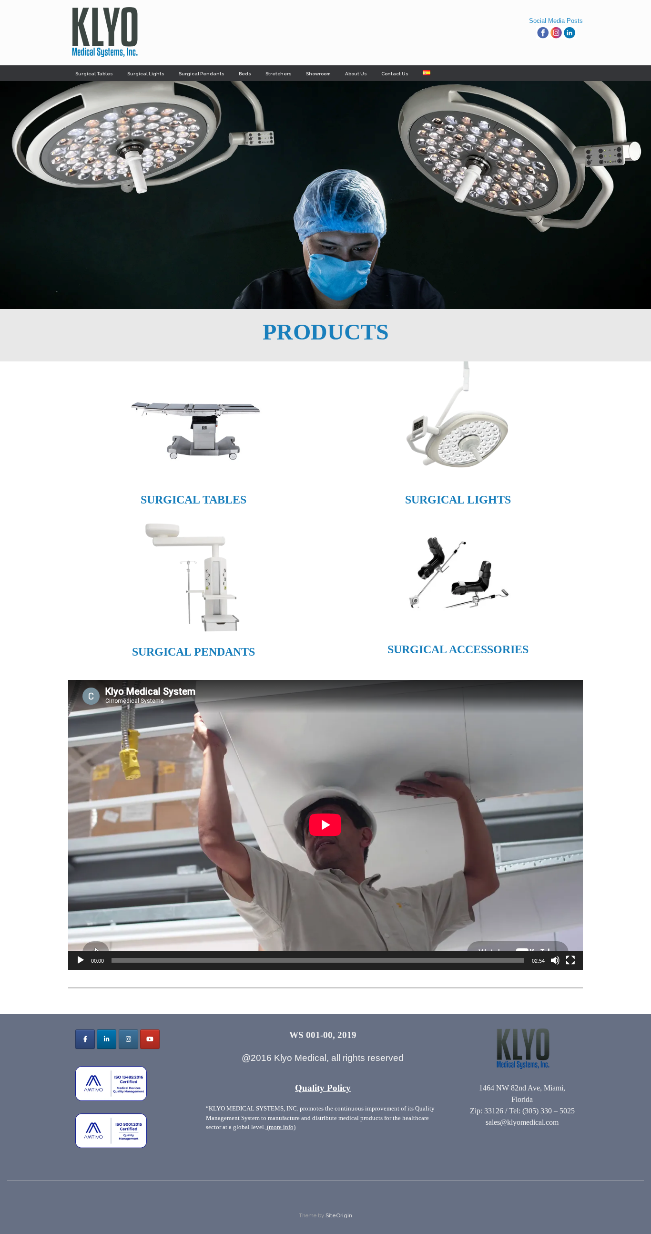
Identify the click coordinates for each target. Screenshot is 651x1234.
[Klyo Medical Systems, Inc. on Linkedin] (106, 1039)
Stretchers (278, 73)
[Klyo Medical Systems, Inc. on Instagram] (128, 1039)
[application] (325, 825)
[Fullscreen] (570, 960)
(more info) (280, 1127)
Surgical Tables (94, 73)
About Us (356, 73)
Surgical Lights (145, 73)
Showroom (318, 73)
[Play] (80, 960)
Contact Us (394, 73)
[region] (325, 195)
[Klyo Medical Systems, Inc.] (104, 32)
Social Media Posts (556, 20)
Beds (245, 73)
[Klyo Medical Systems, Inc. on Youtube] (150, 1039)
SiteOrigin (339, 1215)
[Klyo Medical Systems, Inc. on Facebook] (85, 1039)
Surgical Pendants (201, 73)
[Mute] (555, 960)
